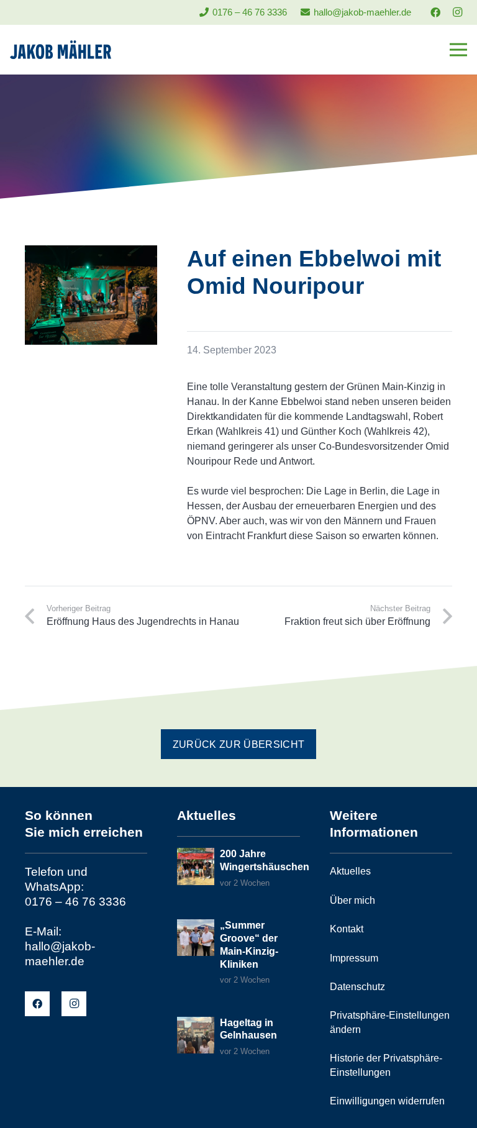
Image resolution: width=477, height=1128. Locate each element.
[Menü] (458, 49)
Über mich (352, 900)
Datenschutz (357, 986)
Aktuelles (350, 871)
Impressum (354, 958)
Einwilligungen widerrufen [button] (387, 1101)
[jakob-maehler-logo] (60, 49)
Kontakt (346, 929)
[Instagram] (457, 12)
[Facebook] (435, 12)
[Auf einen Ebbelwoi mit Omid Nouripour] (91, 252)
